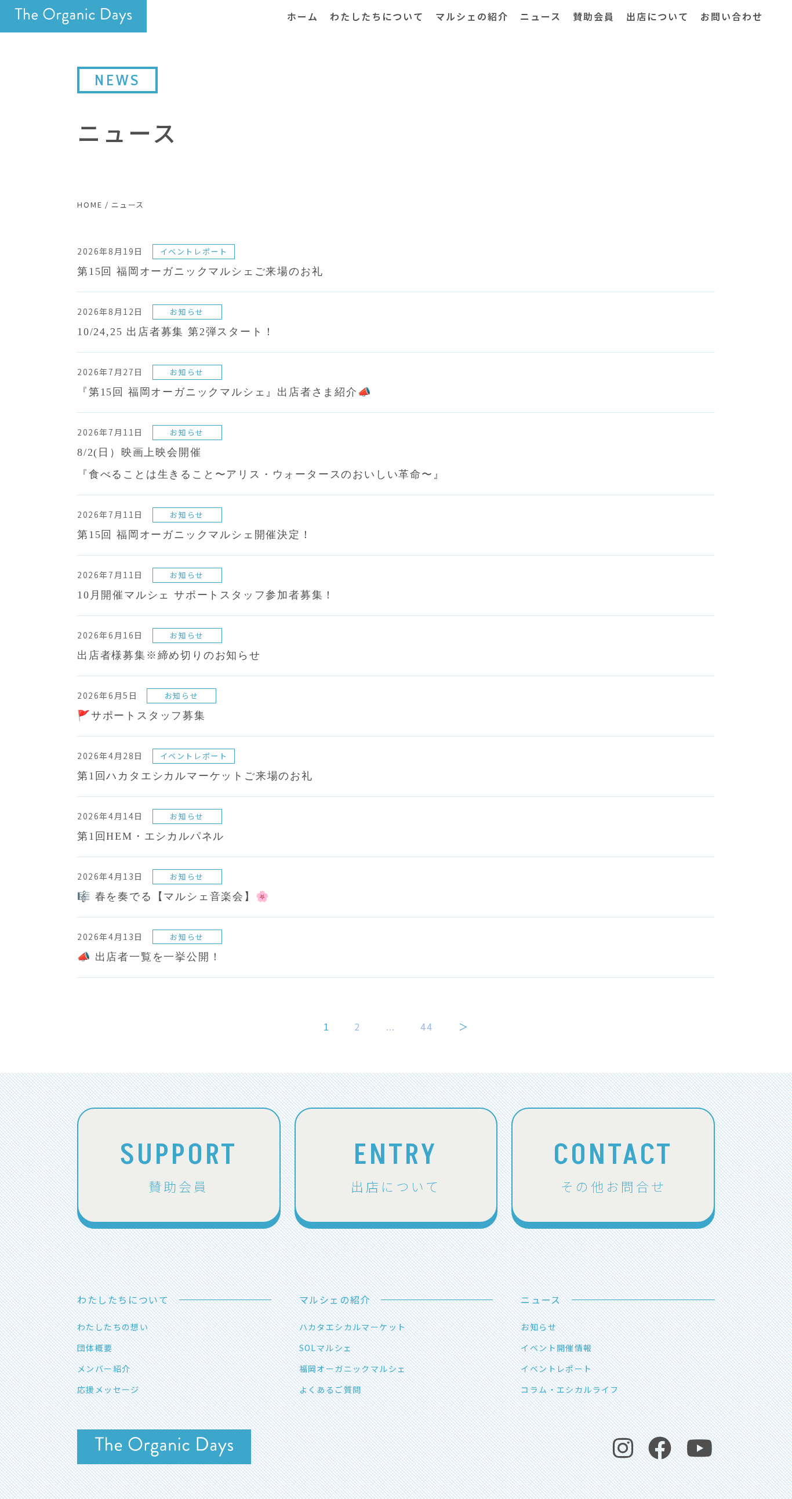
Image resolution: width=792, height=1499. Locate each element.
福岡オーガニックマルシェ (352, 1368)
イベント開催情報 (556, 1347)
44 (426, 1026)
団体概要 (95, 1347)
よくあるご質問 (330, 1389)
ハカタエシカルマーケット (352, 1327)
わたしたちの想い (112, 1327)
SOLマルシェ (326, 1347)
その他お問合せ (613, 1165)
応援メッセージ (108, 1389)
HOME (90, 204)
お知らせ (539, 1327)
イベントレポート (556, 1368)
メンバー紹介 (103, 1368)
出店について (396, 1165)
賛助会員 (178, 1165)
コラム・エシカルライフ (570, 1389)
